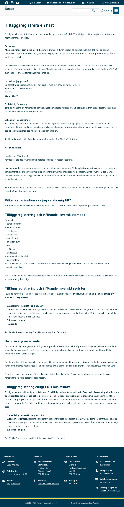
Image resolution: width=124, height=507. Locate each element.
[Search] (93, 10)
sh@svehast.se (13, 483)
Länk (103, 205)
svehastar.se (105, 482)
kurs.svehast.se (106, 473)
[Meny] (116, 10)
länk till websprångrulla (110, 490)
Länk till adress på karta (48, 483)
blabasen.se (105, 464)
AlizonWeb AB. (93, 503)
